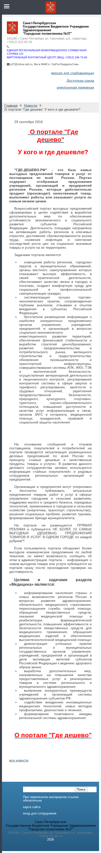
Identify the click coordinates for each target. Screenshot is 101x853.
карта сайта (31, 807)
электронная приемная (75, 87)
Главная (11, 105)
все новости (18, 760)
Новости (30, 105)
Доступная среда (80, 80)
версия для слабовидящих (72, 73)
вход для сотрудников (39, 813)
